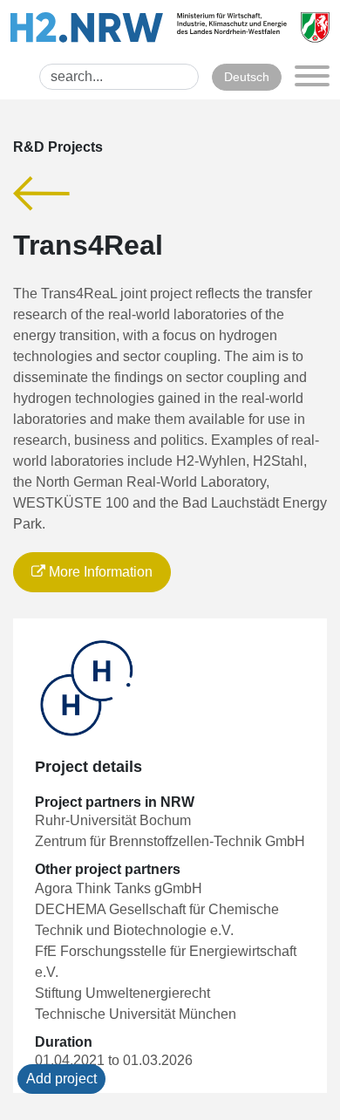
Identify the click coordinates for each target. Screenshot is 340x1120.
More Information (99, 571)
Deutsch (246, 77)
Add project (61, 1078)
